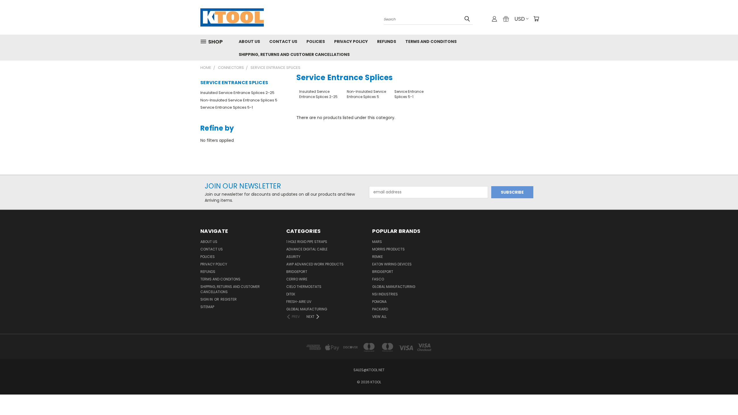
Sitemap (207, 306)
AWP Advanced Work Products (315, 264)
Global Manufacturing (393, 286)
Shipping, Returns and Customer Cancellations (294, 54)
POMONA (379, 301)
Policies (315, 41)
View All (379, 316)
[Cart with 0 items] (536, 19)
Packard (380, 309)
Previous (723, 397)
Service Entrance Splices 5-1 (226, 107)
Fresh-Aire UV (298, 301)
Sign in (207, 299)
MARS (377, 241)
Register (229, 299)
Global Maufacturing (306, 309)
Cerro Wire (296, 279)
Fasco (378, 279)
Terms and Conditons (431, 41)
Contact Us (283, 41)
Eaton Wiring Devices (392, 264)
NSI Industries (385, 294)
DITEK (290, 294)
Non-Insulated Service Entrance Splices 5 (238, 100)
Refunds (386, 41)
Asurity (293, 256)
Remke (377, 256)
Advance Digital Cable (306, 249)
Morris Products (388, 249)
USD (520, 18)
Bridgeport (296, 271)
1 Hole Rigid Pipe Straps (306, 241)
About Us (249, 41)
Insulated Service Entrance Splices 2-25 (237, 92)
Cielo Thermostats (303, 286)
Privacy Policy (351, 41)
